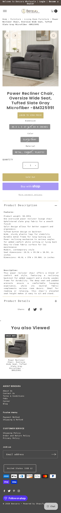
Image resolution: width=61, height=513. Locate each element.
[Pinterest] (14, 491)
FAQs (5, 399)
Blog (5, 404)
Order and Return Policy (16, 436)
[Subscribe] (54, 454)
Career (6, 401)
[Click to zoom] (53, 35)
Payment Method (11, 417)
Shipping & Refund (13, 420)
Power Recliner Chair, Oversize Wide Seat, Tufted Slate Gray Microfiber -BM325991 (16, 365)
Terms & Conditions (13, 396)
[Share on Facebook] (29, 309)
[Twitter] (9, 491)
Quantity (8, 159)
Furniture (15, 19)
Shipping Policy (12, 433)
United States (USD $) (20, 468)
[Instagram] (19, 491)
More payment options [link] (30, 195)
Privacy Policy (11, 438)
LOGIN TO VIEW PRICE (30, 115)
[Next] (15, 35)
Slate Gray (29, 139)
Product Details (17, 301)
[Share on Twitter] (35, 309)
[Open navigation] (5, 11)
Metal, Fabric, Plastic (29, 152)
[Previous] (7, 35)
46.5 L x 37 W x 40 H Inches (30, 127)
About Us (7, 391)
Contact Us (9, 393)
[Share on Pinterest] (41, 309)
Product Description (20, 205)
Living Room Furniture (36, 19)
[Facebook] (4, 491)
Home (5, 19)
